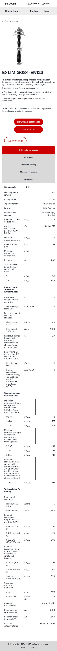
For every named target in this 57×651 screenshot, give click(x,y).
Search (47, 4)
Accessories (28, 157)
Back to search (11, 21)
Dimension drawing (28, 165)
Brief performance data (28, 150)
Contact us (35, 4)
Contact (33, 648)
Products (34, 11)
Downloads (28, 179)
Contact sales (29, 129)
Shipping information (28, 172)
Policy (22, 648)
